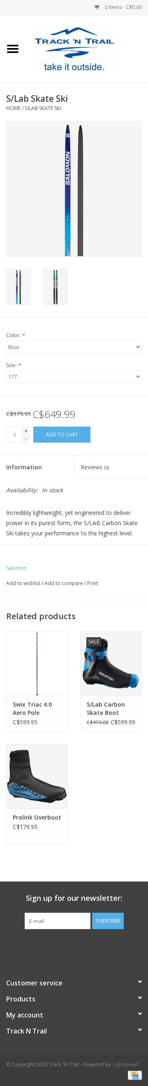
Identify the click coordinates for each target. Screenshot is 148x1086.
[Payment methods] (133, 1074)
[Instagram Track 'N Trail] (88, 946)
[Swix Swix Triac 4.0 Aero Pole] (37, 663)
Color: (15, 335)
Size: (13, 365)
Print (92, 583)
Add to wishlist (23, 583)
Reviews (95, 467)
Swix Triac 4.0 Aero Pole (32, 708)
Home (13, 108)
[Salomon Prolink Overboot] (37, 776)
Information (24, 467)
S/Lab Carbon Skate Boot (106, 708)
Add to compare (64, 583)
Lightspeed (125, 1064)
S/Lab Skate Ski (43, 108)
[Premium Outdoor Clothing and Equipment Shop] (87, 48)
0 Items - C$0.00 (123, 7)
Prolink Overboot (37, 817)
